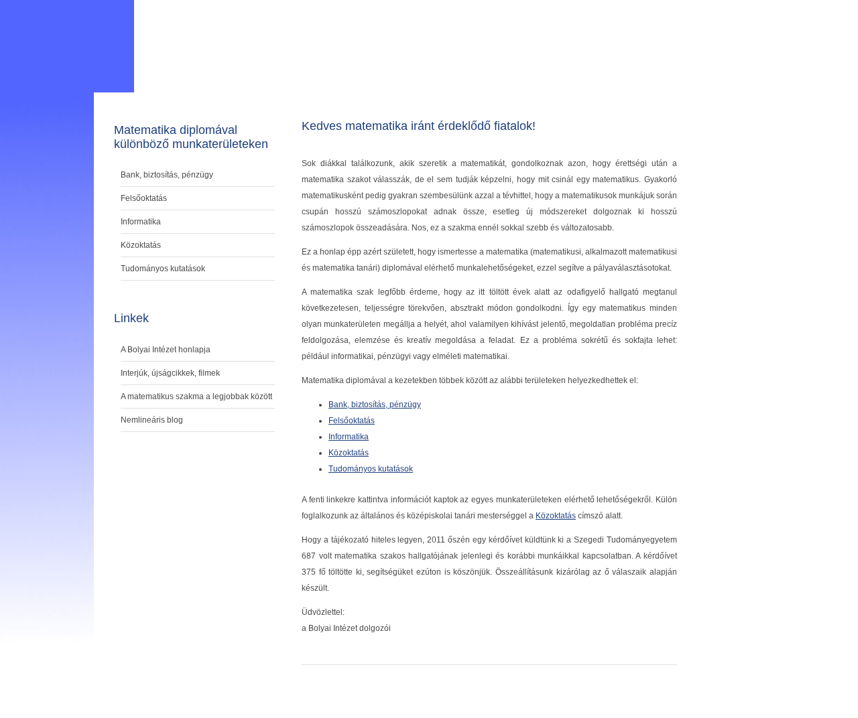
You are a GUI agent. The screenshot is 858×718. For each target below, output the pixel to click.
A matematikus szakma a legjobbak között (196, 396)
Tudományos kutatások (370, 469)
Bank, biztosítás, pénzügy (374, 404)
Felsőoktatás (351, 420)
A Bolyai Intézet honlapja (165, 349)
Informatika (348, 436)
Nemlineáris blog (152, 420)
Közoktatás (348, 452)
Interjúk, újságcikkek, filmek (170, 373)
